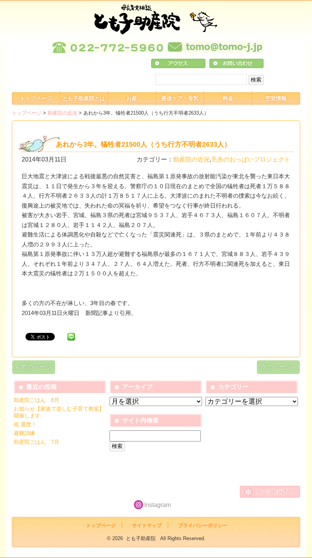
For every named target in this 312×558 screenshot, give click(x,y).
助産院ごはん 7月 (36, 442)
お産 (131, 98)
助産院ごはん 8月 (36, 400)
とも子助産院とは (83, 98)
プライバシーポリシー (203, 525)
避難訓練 (24, 433)
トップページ (36, 98)
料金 (228, 98)
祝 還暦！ (25, 424)
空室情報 (276, 98)
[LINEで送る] (71, 336)
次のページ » (278, 367)
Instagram (157, 505)
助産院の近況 (62, 113)
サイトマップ (147, 525)
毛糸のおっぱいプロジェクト (250, 159)
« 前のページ (33, 367)
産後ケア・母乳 (180, 98)
